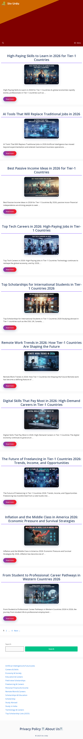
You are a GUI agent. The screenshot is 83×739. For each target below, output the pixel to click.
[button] (3, 42)
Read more (10, 99)
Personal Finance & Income (16, 688)
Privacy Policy (30, 729)
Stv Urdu (13, 3)
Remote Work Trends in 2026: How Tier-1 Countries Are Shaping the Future (41, 344)
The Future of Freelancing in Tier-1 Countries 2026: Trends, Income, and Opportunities (41, 461)
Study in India (11, 706)
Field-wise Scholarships (15, 680)
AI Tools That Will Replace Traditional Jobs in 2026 (41, 114)
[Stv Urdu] (3, 3)
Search (8, 644)
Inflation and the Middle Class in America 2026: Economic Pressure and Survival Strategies (41, 519)
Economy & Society (13, 673)
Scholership (10, 699)
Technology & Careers (14, 710)
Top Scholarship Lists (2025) (17, 713)
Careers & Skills (11, 669)
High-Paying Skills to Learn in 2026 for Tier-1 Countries (41, 58)
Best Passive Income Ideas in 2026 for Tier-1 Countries (41, 170)
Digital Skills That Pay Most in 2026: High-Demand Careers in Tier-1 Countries (41, 403)
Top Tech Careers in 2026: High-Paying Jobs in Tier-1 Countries (41, 228)
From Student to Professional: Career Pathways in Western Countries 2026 (41, 577)
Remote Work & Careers (15, 691)
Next (17, 630)
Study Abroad (11, 702)
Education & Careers (14, 677)
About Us (52, 729)
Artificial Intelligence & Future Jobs (20, 666)
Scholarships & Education (16, 695)
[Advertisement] (41, 23)
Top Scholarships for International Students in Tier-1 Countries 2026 (41, 286)
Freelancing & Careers (14, 684)
